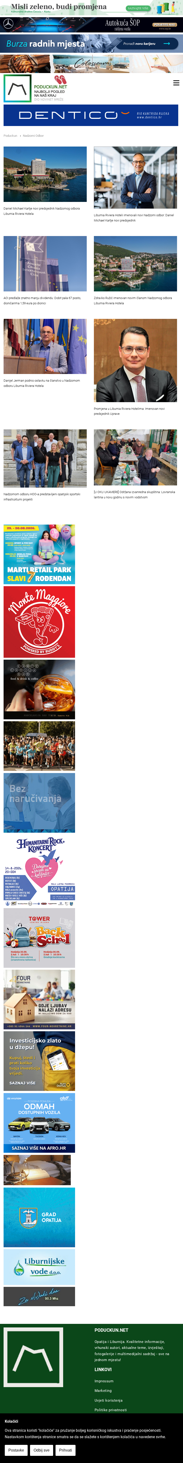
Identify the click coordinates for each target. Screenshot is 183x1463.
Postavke (16, 1450)
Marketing (103, 1391)
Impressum (104, 1381)
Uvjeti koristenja (109, 1400)
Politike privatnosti (111, 1410)
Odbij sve (42, 1450)
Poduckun (10, 135)
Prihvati (65, 1450)
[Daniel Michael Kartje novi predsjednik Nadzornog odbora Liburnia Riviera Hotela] (45, 174)
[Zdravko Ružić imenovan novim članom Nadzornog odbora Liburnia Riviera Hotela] (135, 264)
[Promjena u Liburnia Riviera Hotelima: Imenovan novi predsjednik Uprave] (135, 360)
